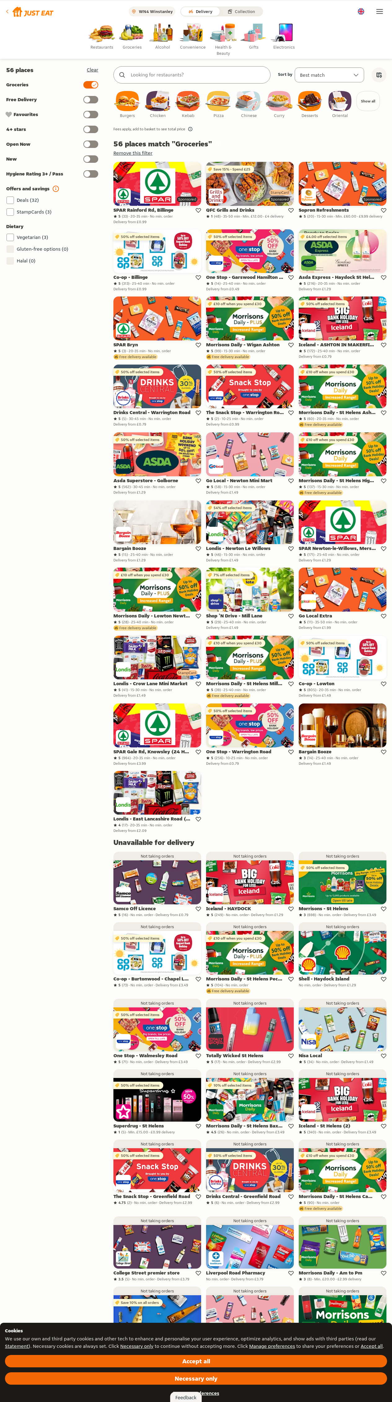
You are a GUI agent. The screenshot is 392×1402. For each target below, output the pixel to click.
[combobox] (198, 75)
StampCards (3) (34, 212)
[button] (29, 11)
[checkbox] (127, 105)
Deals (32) (28, 200)
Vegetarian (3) (32, 237)
